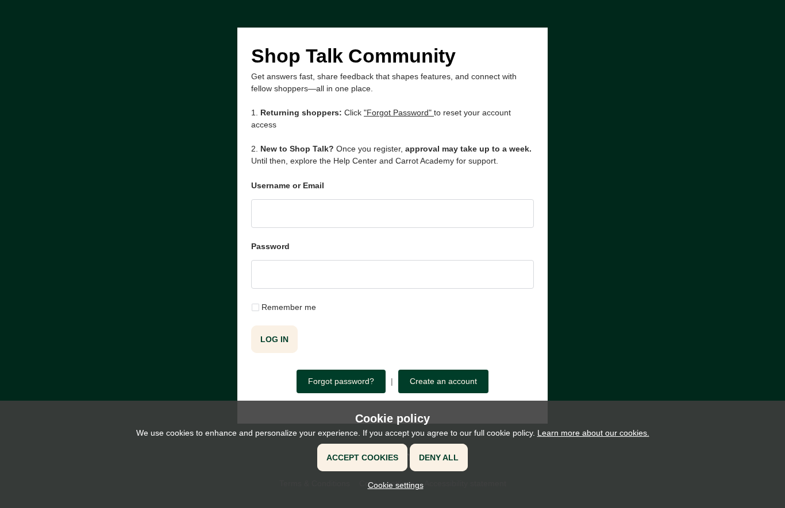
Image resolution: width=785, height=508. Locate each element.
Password (270, 246)
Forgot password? (341, 381)
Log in (274, 339)
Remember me (288, 307)
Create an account (443, 381)
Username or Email (287, 185)
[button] (393, 485)
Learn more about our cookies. (593, 432)
